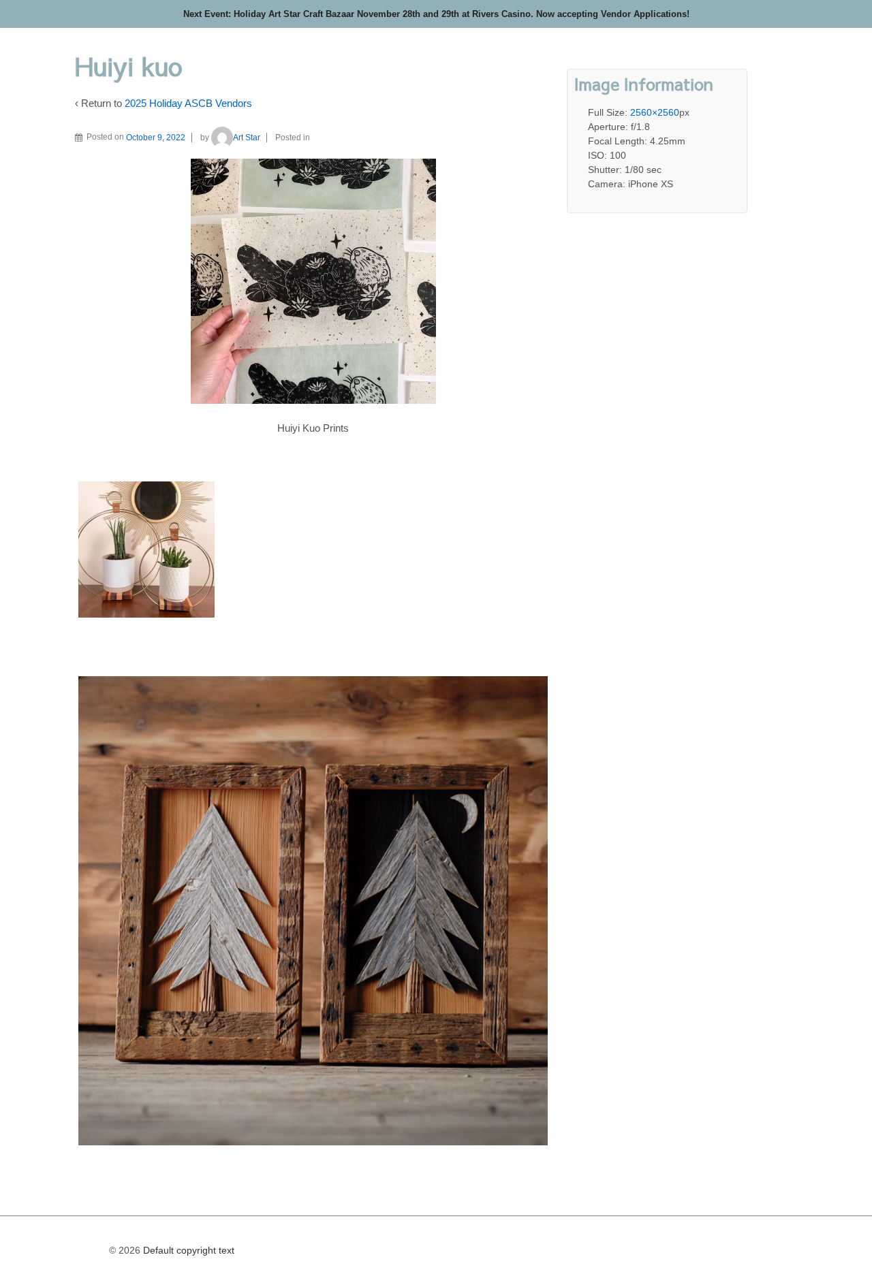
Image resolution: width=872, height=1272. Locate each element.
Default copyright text (187, 1250)
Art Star (246, 137)
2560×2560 (654, 112)
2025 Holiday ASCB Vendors (188, 103)
